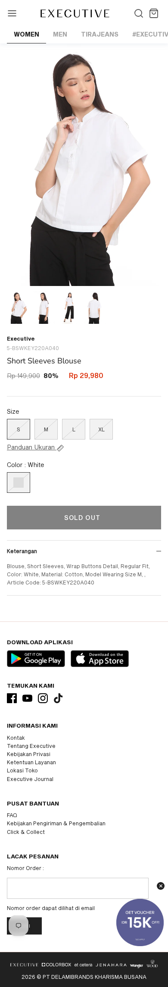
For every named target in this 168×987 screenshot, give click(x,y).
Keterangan (22, 551)
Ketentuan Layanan (31, 762)
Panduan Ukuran (31, 447)
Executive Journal (30, 779)
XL (101, 429)
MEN (60, 34)
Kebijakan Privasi (28, 754)
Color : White (25, 464)
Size (13, 411)
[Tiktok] (58, 698)
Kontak (16, 738)
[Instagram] (43, 698)
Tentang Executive (31, 746)
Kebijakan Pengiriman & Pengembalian (56, 823)
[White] (18, 482)
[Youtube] (27, 698)
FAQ (12, 815)
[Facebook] (12, 698)
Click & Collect (26, 832)
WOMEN (26, 34)
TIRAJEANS (99, 34)
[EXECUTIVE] (74, 13)
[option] (84, 165)
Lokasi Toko (22, 770)
